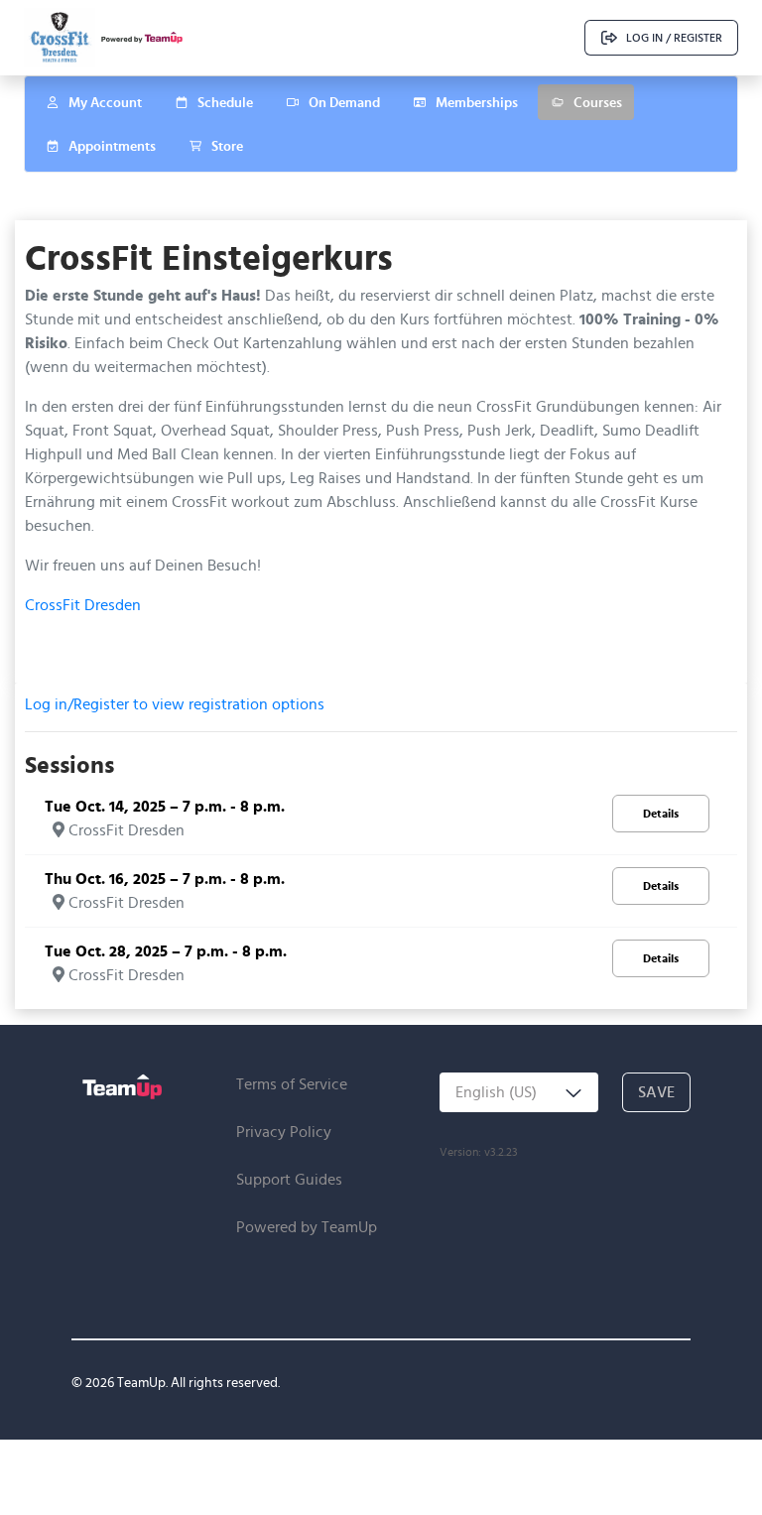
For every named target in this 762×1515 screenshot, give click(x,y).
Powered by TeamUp (306, 1226)
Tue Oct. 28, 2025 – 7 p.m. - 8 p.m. (166, 951)
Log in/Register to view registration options (174, 704)
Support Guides (289, 1179)
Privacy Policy (283, 1131)
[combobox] (519, 1092)
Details (661, 813)
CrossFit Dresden (83, 604)
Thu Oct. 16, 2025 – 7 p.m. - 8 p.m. (165, 878)
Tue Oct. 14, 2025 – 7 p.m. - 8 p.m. (165, 806)
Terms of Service (291, 1084)
